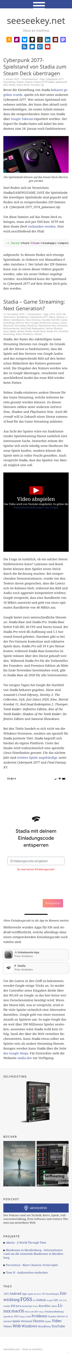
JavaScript (27, 1306)
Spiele (51, 81)
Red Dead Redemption (33, 328)
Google (34, 322)
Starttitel (63, 331)
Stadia (12, 84)
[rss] (24, 46)
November (20, 325)
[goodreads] (40, 39)
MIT (36, 1311)
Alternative (9, 317)
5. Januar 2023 (11, 79)
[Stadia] (9, 971)
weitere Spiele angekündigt (37, 757)
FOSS (26, 1299)
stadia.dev (24, 1058)
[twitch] (40, 46)
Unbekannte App (28, 952)
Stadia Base (39, 331)
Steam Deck (23, 84)
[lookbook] (55, 39)
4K (64, 314)
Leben (54, 1306)
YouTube (58, 1326)
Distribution (17, 319)
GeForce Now (23, 322)
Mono (41, 1312)
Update (48, 1321)
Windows (28, 334)
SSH (5, 84)
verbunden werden (42, 226)
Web (17, 1325)
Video (56, 1320)
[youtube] (47, 46)
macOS (17, 1311)
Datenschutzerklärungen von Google (36, 507)
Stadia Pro (52, 331)
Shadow (58, 328)
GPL (55, 1300)
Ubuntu (38, 1321)
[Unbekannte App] (9, 957)
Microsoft (8, 325)
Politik (28, 1316)
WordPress (44, 1326)
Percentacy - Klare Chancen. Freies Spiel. (32, 1265)
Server (49, 328)
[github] (32, 39)
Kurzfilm (44, 1306)
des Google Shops (15, 1053)
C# (43, 1293)
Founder (45, 319)
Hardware (45, 322)
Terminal (26, 1321)
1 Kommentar (34, 314)
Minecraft (29, 1311)
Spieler (20, 331)
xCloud (38, 334)
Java (18, 1306)
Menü (36, 4)
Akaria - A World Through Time (26, 1242)
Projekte (52, 1316)
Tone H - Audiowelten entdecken (27, 1272)
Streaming (8, 334)
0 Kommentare (29, 79)
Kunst (35, 1306)
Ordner (37, 81)
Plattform (32, 325)
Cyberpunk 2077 (55, 79)
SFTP (44, 81)
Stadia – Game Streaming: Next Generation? (34, 305)
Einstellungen (52, 1293)
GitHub (41, 1300)
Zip (42, 84)
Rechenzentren (11, 328)
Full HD (55, 319)
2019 (52, 314)
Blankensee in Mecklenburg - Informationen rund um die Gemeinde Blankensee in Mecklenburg (33, 1253)
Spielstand (61, 81)
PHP (16, 1316)
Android (15, 1293)
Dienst (6, 319)
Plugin (22, 1316)
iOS (13, 1306)
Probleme (39, 1316)
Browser (37, 1294)
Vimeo (7, 1326)
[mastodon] (63, 39)
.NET (6, 1293)
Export (20, 81)
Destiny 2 (61, 317)
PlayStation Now (47, 325)
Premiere (62, 325)
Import (28, 81)
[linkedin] (47, 39)
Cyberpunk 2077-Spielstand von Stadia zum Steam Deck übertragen (34, 67)
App (24, 1293)
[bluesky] (24, 39)
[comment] (32, 46)
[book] (17, 39)
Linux (63, 322)
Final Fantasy (33, 319)
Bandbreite (23, 317)
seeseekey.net (36, 20)
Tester (19, 334)
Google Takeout (22, 119)
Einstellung (9, 81)
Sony (6, 331)
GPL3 (61, 1300)
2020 (58, 314)
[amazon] (9, 39)
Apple (30, 1293)
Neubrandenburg (54, 1311)
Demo (52, 317)
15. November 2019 (13, 314)
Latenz (55, 322)
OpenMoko (8, 1316)
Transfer (34, 84)
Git (34, 1300)
